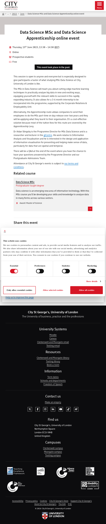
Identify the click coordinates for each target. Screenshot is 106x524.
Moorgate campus (53, 451)
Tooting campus (53, 455)
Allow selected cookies (53, 290)
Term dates (53, 376)
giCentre (48, 134)
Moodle (53, 334)
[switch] (40, 271)
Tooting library (53, 361)
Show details (91, 281)
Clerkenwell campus (53, 447)
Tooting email (53, 345)
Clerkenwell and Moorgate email (53, 341)
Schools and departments (53, 380)
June (22, 13)
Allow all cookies (86, 290)
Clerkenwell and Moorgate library (53, 357)
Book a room (53, 364)
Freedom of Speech (53, 383)
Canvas (53, 338)
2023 (14, 13)
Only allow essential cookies (19, 290)
